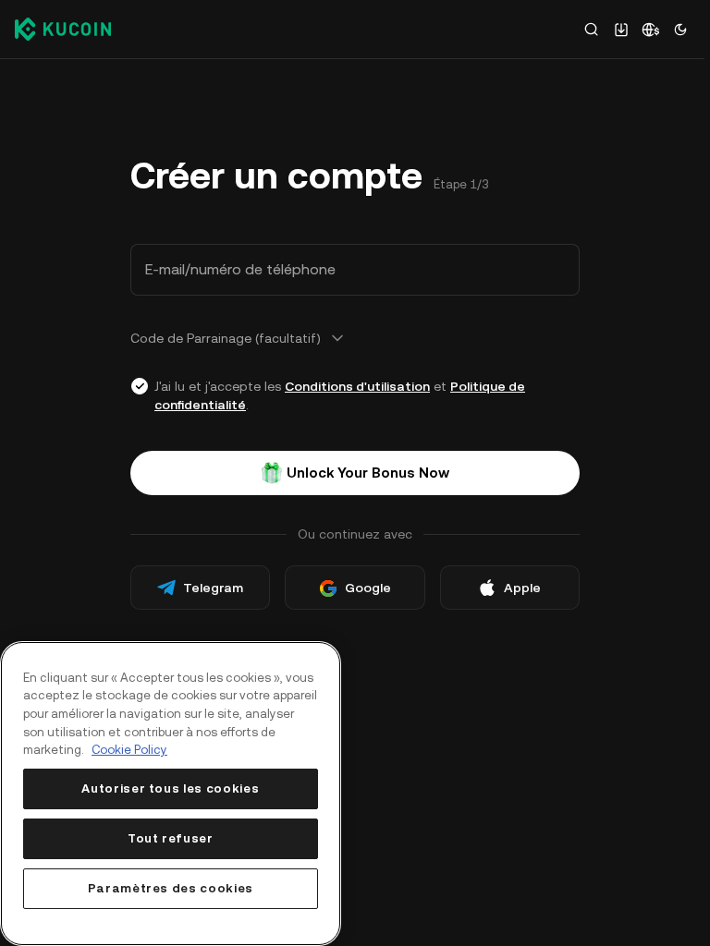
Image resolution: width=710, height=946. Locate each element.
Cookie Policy (129, 750)
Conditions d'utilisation (357, 386)
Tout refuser (171, 838)
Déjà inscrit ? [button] (214, 647)
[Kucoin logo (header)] (63, 29)
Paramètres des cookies (170, 888)
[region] (170, 793)
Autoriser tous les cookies (170, 788)
